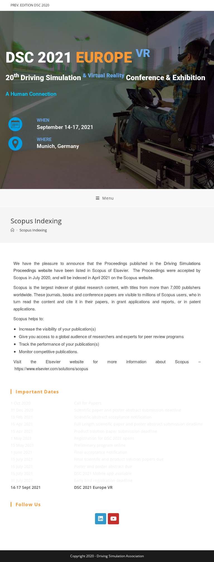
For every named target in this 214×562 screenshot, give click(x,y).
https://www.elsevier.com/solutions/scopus (51, 368)
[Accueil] (12, 230)
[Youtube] (113, 518)
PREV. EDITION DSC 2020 (30, 5)
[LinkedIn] (100, 518)
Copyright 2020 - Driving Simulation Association (107, 556)
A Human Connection (31, 94)
